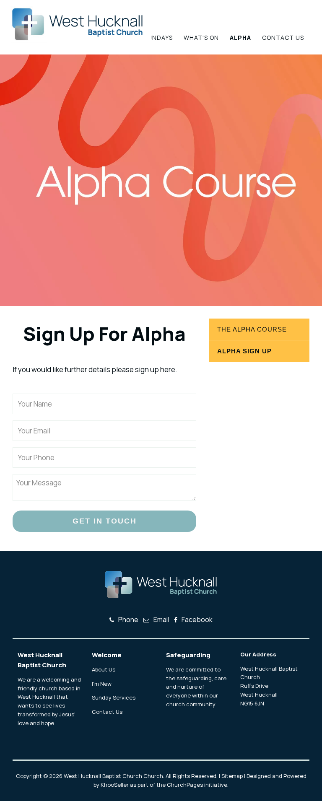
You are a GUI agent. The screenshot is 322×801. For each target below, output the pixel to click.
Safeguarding (188, 655)
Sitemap (232, 776)
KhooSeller (115, 784)
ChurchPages (185, 784)
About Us (103, 669)
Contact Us (283, 37)
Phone (128, 619)
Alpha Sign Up (244, 351)
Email (161, 619)
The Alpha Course (252, 329)
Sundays (158, 37)
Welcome (107, 655)
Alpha (240, 37)
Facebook (197, 619)
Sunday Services (113, 697)
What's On (201, 37)
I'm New (102, 683)
